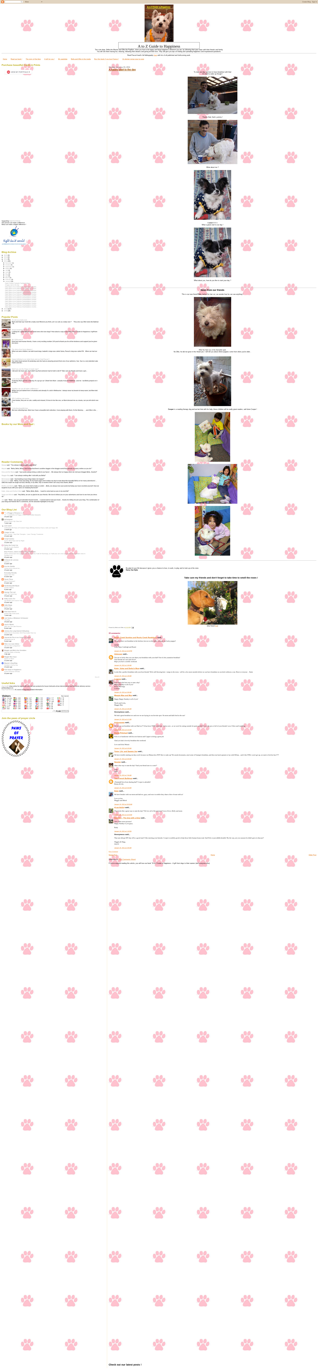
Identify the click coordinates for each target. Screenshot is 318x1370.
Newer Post (113, 855)
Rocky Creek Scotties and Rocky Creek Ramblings (135, 637)
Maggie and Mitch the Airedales (15, 650)
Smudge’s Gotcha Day (11, 665)
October (8, 265)
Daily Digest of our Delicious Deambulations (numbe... (21, 287)
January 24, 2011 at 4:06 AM (122, 692)
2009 (6, 311)
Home (5, 59)
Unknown (118, 654)
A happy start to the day (122, 69)
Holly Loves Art (9, 598)
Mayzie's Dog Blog (10, 663)
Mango (4, 465)
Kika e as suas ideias (11, 644)
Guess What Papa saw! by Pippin (14, 540)
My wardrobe (62, 59)
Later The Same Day (10, 594)
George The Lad (9, 592)
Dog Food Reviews (8, 690)
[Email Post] (132, 627)
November (8, 263)
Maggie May (6, 475)
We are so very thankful (11, 547)
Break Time (7, 607)
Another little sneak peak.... (12, 613)
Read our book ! (16, 59)
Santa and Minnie (8, 495)
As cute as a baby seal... (20, 320)
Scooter (117, 762)
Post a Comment (113, 851)
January (8, 281)
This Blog (7, 620)
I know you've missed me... (12, 568)
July (6, 270)
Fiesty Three (8, 579)
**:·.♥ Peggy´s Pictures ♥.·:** (14, 513)
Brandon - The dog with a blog (127, 818)
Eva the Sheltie (9, 566)
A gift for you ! (49, 59)
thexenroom (6, 481)
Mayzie (4, 468)
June (7, 272)
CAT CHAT (8, 526)
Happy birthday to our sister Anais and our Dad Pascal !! (30, 359)
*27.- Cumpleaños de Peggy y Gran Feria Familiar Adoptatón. (22, 515)
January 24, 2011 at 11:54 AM (123, 814)
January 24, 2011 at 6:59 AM (122, 759)
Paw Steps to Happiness (12, 669)
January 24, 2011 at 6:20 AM (122, 748)
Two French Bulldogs (123, 778)
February (8, 279)
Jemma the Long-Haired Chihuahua (16, 631)
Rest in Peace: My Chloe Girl (13, 521)
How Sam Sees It (10, 611)
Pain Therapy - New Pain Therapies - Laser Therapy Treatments (23, 534)
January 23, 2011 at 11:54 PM (123, 651)
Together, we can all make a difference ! (25, 388)
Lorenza (117, 679)
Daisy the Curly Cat (11, 545)
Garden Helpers (9, 587)
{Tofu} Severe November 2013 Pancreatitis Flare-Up (20, 633)
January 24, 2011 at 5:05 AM (122, 709)
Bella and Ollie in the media (81, 59)
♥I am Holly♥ (119, 807)
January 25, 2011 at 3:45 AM (122, 848)
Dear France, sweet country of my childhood (19, 552)
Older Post (312, 855)
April (6, 276)
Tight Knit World (14, 221)
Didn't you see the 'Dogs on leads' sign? (25, 369)
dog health (5, 686)
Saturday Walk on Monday (12, 652)
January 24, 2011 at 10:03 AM (123, 804)
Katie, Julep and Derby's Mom (126, 668)
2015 (6, 255)
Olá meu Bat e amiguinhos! (12, 646)
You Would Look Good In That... (13, 600)
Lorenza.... (7, 562)
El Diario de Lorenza (11, 560)
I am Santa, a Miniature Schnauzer (16, 618)
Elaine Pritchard (121, 733)
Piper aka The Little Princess (12, 626)
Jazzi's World (9, 624)
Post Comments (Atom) (127, 859)
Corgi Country (9, 539)
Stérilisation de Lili (9, 639)
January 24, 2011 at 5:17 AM (122, 719)
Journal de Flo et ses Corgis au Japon (17, 637)
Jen (3, 500)
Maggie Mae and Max (123, 695)
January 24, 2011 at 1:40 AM (122, 676)
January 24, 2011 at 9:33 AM (122, 788)
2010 (6, 309)
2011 (6, 261)
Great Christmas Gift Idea (20, 330)
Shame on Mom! (9, 658)
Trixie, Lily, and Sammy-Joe (125, 751)
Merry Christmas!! (9, 581)
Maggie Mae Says (10, 657)
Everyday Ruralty (10, 573)
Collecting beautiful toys (20, 408)
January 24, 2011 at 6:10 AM (122, 730)
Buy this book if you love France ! (106, 59)
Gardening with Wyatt (11, 586)
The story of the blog (33, 59)
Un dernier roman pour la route (133, 59)
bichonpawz (119, 722)
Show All (97, 677)
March (7, 277)
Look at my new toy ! (18, 379)
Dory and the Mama (8, 472)
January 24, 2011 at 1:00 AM (122, 665)
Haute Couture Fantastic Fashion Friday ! (17, 283)
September (8, 266)
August (7, 268)
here (155, 55)
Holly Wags (8, 605)
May (6, 274)
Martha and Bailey (8, 486)
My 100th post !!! (17, 339)
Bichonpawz (6, 479)
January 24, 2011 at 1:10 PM (122, 831)
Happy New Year (9, 575)
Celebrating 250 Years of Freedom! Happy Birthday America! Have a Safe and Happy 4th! (31, 528)
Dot (216, 626)
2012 (6, 259)
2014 (6, 257)
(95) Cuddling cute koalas (20, 398)
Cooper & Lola (9, 532)
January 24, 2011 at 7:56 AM (122, 775)
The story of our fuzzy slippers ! (22, 349)
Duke (116, 791)
